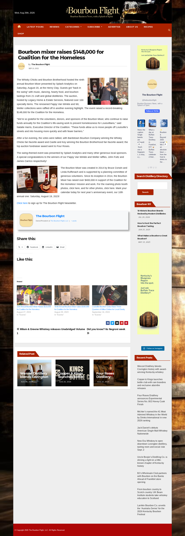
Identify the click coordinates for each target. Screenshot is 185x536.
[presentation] (139, 144)
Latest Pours (35, 27)
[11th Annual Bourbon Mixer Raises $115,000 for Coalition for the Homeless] (34, 295)
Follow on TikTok (152, 111)
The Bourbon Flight (40, 64)
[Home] (19, 26)
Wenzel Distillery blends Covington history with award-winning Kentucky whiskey (152, 369)
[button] (169, 30)
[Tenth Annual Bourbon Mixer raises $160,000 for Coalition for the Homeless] (71, 295)
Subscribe (93, 27)
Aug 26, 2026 (27, 382)
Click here (22, 203)
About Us (132, 27)
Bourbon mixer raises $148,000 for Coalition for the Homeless (61, 55)
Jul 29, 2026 (144, 217)
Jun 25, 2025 (144, 230)
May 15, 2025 (144, 242)
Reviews (54, 27)
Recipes (148, 27)
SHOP (21, 33)
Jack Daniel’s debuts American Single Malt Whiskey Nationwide (152, 431)
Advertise (114, 27)
